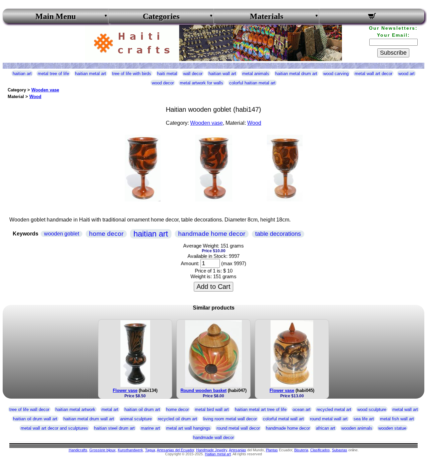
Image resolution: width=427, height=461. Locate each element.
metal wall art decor (373, 73)
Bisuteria (301, 450)
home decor (106, 233)
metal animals (255, 73)
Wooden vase (45, 89)
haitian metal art (90, 73)
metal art (109, 409)
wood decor (163, 82)
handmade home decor (211, 233)
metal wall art (405, 409)
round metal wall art (329, 418)
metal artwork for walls (201, 82)
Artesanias (237, 450)
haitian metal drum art (296, 73)
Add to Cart (213, 286)
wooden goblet (61, 234)
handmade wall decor (213, 437)
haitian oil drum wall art (35, 418)
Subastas (339, 450)
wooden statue (392, 428)
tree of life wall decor (29, 409)
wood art (406, 73)
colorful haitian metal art (252, 82)
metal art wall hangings (188, 428)
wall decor (192, 73)
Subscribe (393, 52)
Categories (161, 16)
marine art (150, 428)
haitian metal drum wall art (88, 418)
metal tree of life (53, 73)
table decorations (278, 233)
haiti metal (167, 73)
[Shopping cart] (372, 17)
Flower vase (125, 390)
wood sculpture (371, 409)
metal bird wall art (212, 409)
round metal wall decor (238, 428)
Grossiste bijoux (102, 450)
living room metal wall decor (230, 418)
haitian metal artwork (75, 409)
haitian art (22, 73)
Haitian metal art (218, 454)
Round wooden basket (203, 390)
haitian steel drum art (114, 428)
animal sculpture (136, 418)
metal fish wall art (397, 418)
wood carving (336, 73)
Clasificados (320, 450)
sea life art (364, 418)
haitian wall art (222, 73)
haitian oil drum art (142, 409)
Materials (266, 16)
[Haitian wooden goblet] (142, 199)
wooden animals (356, 428)
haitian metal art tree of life (261, 409)
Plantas (272, 450)
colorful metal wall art (283, 418)
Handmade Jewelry (211, 450)
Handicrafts (78, 450)
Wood (35, 96)
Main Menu (55, 16)
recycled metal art (334, 409)
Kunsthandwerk (130, 450)
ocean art (302, 409)
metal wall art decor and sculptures (54, 428)
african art (325, 428)
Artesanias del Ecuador (175, 450)
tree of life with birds (131, 73)
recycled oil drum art (177, 418)
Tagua (150, 450)
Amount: (190, 263)
